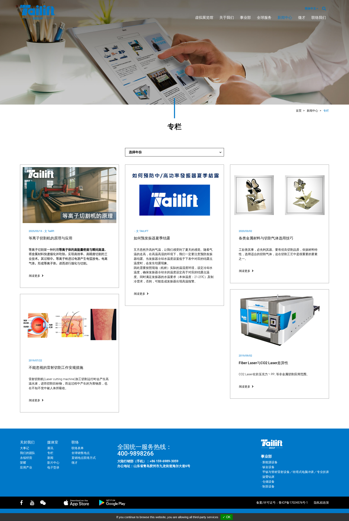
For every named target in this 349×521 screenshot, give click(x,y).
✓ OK (227, 517)
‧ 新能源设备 (269, 462)
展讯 (50, 448)
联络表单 (77, 448)
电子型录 (53, 467)
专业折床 (323, 472)
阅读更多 (34, 275)
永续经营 (26, 458)
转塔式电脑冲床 (303, 472)
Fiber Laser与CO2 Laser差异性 (263, 363)
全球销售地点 (80, 453)
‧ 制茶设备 (267, 486)
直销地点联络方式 (83, 458)
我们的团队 (27, 453)
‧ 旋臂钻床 (267, 477)
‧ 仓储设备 (267, 481)
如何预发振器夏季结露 (152, 238)
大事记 (24, 448)
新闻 (50, 458)
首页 (299, 110)
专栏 (326, 110)
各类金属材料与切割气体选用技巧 (266, 238)
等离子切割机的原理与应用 (50, 238)
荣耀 (23, 462)
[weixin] (44, 503)
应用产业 (26, 467)
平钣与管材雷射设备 (276, 472)
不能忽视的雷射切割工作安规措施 (56, 367)
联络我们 (318, 17)
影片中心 (53, 462)
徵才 (301, 17)
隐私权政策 (321, 502)
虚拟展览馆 (204, 17)
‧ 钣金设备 (267, 467)
